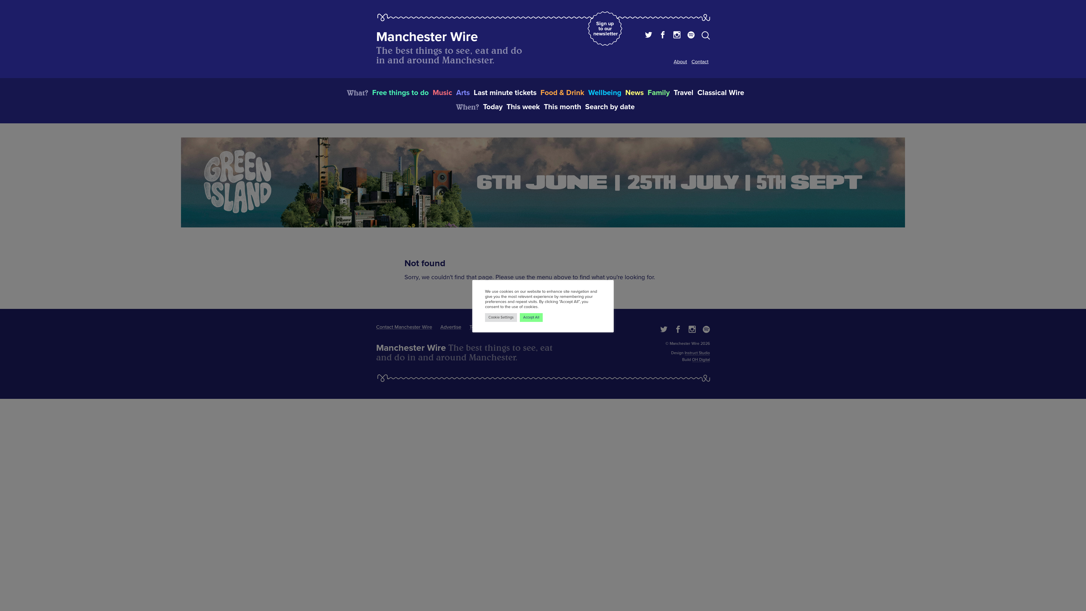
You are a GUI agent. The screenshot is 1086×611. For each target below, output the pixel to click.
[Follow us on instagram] (676, 35)
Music (442, 92)
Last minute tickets (505, 92)
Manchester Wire (427, 37)
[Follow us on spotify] (691, 35)
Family (659, 92)
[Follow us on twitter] (648, 35)
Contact (699, 62)
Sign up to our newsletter (605, 28)
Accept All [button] (531, 317)
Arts (463, 92)
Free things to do (400, 92)
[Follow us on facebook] (662, 35)
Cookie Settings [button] (501, 317)
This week (523, 106)
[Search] (706, 36)
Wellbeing (604, 92)
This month (562, 106)
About (680, 62)
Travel (683, 92)
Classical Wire (720, 92)
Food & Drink (562, 92)
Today (493, 106)
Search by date (610, 106)
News (634, 92)
